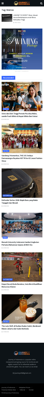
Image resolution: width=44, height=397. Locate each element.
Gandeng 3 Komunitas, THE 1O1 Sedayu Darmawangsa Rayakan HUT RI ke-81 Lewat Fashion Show (22, 158)
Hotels (5, 151)
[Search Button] (41, 3)
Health (5, 109)
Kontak (31, 390)
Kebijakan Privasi (24, 387)
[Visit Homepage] (22, 3)
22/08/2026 (6, 248)
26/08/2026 (6, 119)
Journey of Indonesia (8, 387)
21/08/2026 (6, 332)
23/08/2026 (6, 206)
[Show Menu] (3, 3)
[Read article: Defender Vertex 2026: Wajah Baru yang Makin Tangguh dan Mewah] (22, 183)
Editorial (22, 390)
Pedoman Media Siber (9, 390)
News (5, 237)
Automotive (7, 195)
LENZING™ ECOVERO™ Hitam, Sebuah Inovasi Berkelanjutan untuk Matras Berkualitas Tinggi (25, 17)
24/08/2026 (6, 164)
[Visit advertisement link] (22, 49)
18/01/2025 (17, 22)
